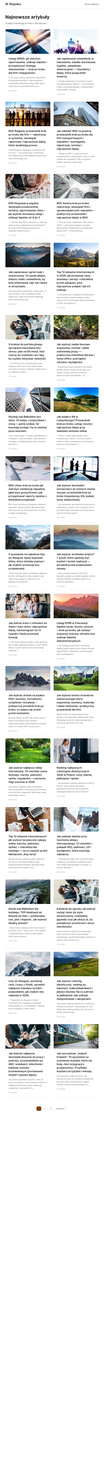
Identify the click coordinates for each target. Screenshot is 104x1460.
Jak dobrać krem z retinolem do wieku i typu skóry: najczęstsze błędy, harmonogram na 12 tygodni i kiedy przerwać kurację (27, 630)
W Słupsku (13, 4)
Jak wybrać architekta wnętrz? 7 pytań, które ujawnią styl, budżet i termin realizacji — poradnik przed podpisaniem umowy (75, 561)
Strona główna (92, 4)
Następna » (61, 1109)
